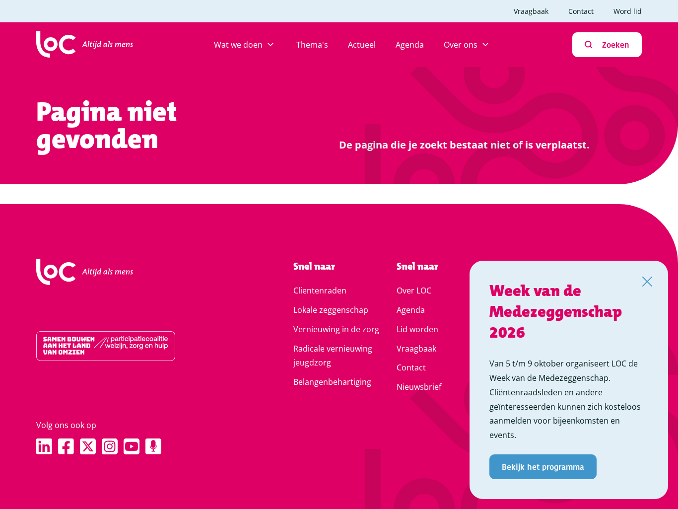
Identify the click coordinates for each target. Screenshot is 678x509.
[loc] (84, 44)
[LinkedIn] (44, 446)
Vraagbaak (531, 11)
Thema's (312, 44)
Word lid (627, 11)
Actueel (362, 44)
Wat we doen (238, 44)
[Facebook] (66, 446)
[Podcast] (153, 446)
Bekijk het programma (543, 466)
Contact (581, 11)
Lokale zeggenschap (330, 309)
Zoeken (615, 44)
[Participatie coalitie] (133, 346)
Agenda (410, 44)
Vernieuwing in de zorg (336, 329)
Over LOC (414, 290)
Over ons (460, 44)
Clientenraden (319, 290)
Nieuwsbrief (419, 386)
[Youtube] (131, 446)
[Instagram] (110, 446)
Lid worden (417, 329)
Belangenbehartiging (332, 381)
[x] (88, 446)
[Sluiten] (647, 281)
